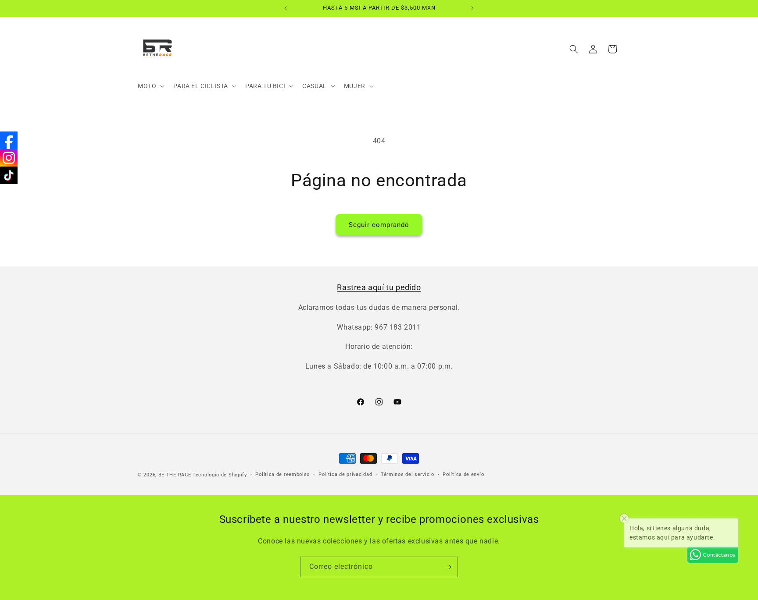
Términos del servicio (407, 474)
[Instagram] (9, 158)
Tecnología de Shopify (220, 475)
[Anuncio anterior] (285, 8)
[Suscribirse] (448, 567)
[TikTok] (9, 175)
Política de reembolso (282, 474)
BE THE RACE (174, 475)
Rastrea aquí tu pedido (379, 287)
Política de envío (463, 474)
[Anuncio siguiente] (472, 8)
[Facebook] (9, 140)
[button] (150, 86)
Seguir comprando (379, 225)
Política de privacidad (345, 474)
